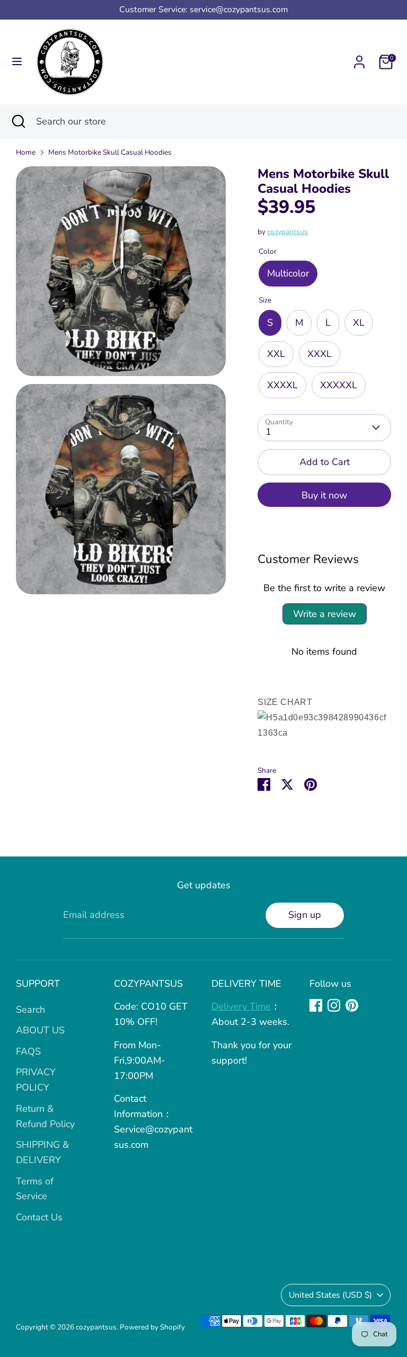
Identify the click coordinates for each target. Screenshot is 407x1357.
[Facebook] (315, 1005)
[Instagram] (334, 1005)
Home (26, 152)
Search (30, 1009)
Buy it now (324, 495)
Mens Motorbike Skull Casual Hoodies (110, 152)
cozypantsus (287, 232)
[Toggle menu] (17, 62)
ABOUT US (40, 1030)
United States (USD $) (330, 1295)
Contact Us (39, 1217)
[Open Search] (18, 121)
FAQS (28, 1051)
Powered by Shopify (152, 1327)
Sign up (304, 914)
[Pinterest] (352, 1005)
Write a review (324, 614)
